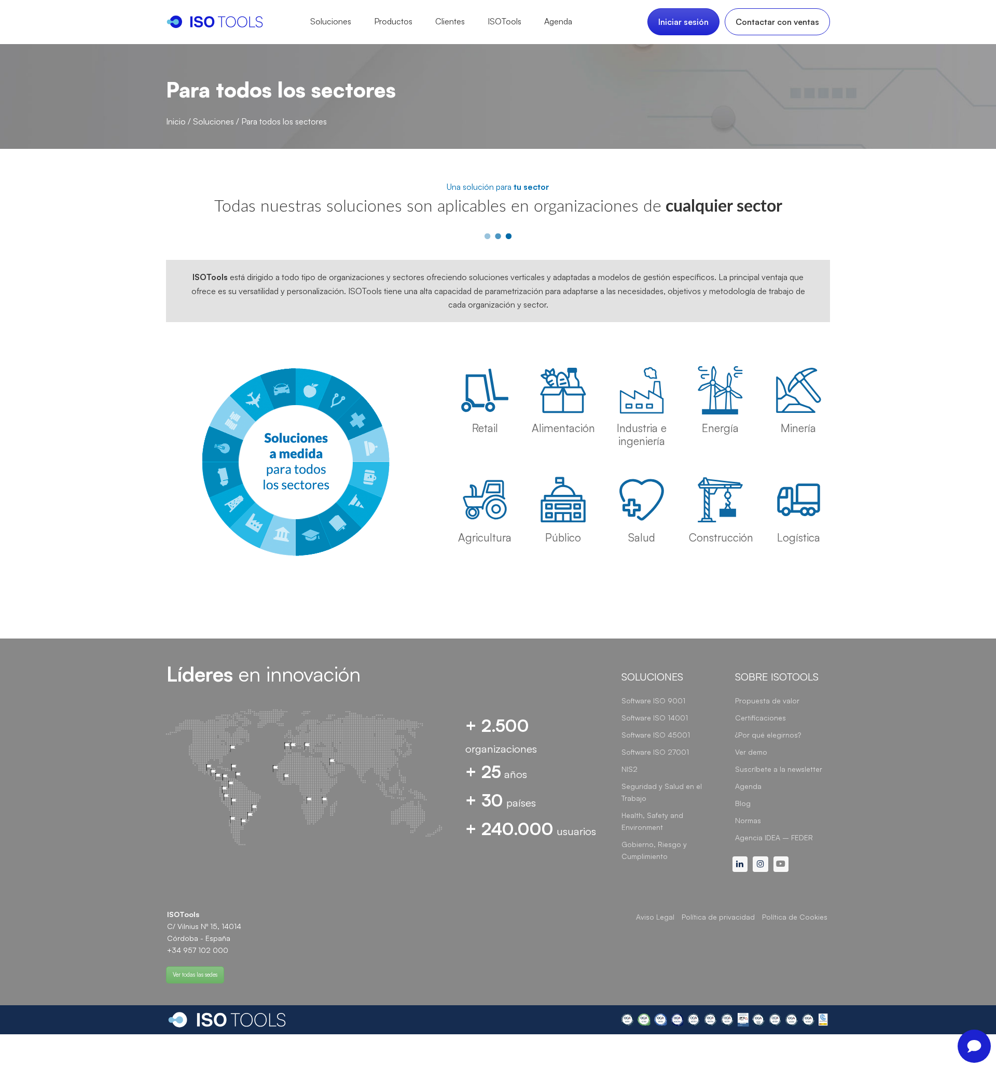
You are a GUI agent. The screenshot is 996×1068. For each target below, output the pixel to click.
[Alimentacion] (563, 390)
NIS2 (629, 769)
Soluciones (213, 121)
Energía (720, 428)
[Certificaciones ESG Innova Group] (724, 1019)
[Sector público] (563, 500)
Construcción (721, 537)
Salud (641, 537)
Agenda (748, 786)
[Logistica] (798, 500)
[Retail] (485, 390)
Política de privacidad (718, 916)
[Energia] (720, 390)
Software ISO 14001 (654, 717)
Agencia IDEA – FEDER (774, 837)
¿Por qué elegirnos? (768, 734)
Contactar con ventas (777, 22)
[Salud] (641, 500)
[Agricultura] (485, 500)
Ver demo (751, 751)
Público (563, 537)
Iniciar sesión (683, 22)
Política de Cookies (794, 916)
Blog (743, 803)
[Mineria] (798, 390)
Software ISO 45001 (655, 734)
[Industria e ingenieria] (641, 390)
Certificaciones (760, 717)
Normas (748, 820)
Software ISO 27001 (655, 751)
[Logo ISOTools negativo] (227, 1020)
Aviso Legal (655, 916)
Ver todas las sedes (195, 974)
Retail (485, 428)
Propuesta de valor (767, 700)
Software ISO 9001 (653, 700)
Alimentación (563, 428)
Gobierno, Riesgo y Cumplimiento (654, 850)
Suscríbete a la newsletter (778, 769)
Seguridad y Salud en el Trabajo (661, 792)
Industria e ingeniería (642, 434)
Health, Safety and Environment (652, 821)
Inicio (176, 121)
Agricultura (484, 537)
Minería (798, 428)
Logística (798, 537)
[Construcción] (720, 500)
